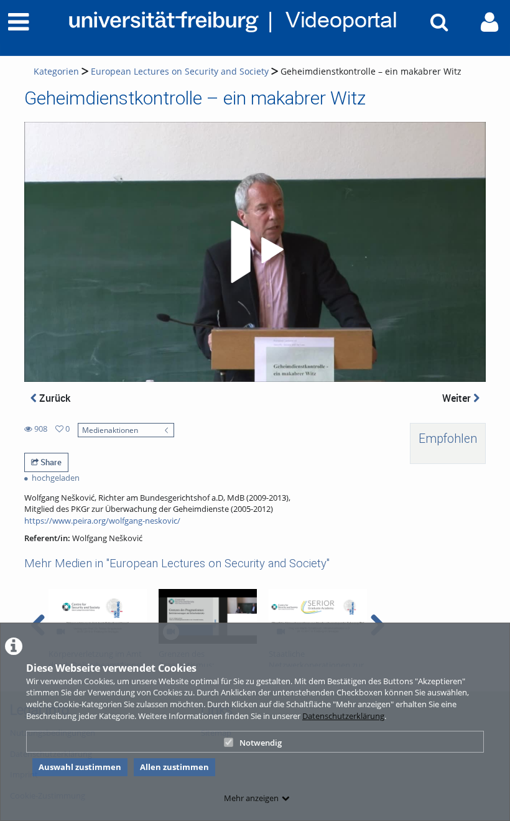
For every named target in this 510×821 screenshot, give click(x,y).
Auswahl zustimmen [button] (80, 766)
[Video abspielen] (255, 252)
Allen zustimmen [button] (174, 766)
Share (50, 462)
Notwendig (260, 742)
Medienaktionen (110, 430)
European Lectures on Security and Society (180, 71)
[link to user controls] (489, 22)
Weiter (457, 398)
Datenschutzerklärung (343, 715)
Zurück (53, 398)
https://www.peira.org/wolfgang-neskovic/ (102, 520)
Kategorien (56, 71)
